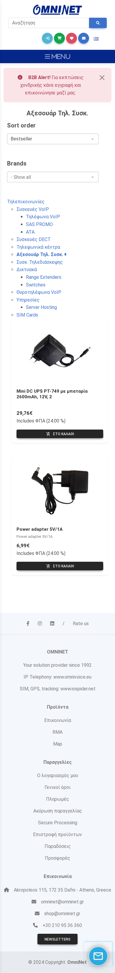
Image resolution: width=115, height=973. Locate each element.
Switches (35, 285)
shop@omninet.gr (62, 913)
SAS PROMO (39, 224)
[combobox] (52, 139)
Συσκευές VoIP (33, 209)
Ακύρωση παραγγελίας (57, 811)
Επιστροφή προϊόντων (57, 834)
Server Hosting (41, 307)
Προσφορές (57, 858)
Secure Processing (57, 822)
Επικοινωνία (57, 720)
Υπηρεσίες (28, 300)
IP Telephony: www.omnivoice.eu (57, 677)
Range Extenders (43, 277)
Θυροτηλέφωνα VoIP (39, 292)
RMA (57, 732)
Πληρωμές (57, 799)
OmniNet (77, 962)
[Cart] (59, 38)
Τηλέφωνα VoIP (43, 217)
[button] (96, 39)
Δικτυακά (27, 269)
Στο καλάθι (60, 434)
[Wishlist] (71, 38)
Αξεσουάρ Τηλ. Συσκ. (40, 254)
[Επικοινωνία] (83, 38)
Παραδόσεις (58, 846)
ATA (30, 232)
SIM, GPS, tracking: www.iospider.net (58, 689)
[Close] (102, 77)
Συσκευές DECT (34, 239)
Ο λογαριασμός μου (57, 775)
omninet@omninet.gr (62, 902)
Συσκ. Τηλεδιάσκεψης (40, 262)
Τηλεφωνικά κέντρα (38, 247)
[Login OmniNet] (47, 38)
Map (57, 744)
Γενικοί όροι (57, 787)
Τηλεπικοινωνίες (26, 201)
